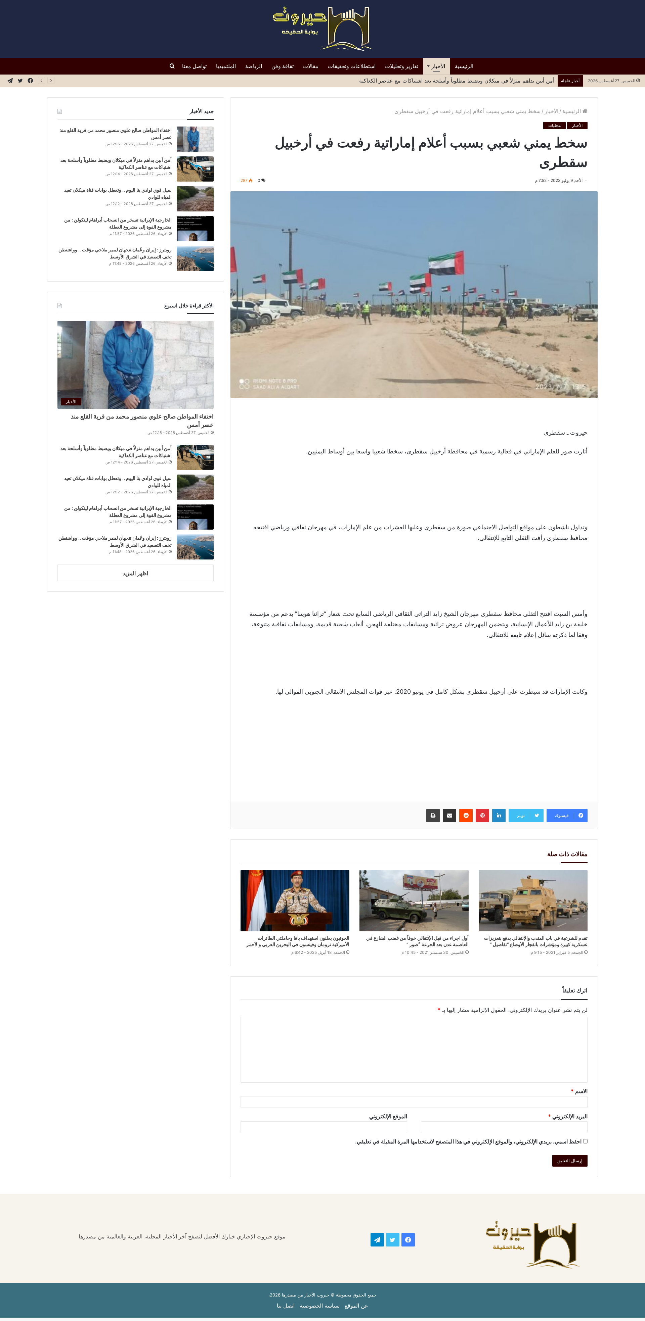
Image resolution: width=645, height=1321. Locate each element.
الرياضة (253, 66)
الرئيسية (464, 66)
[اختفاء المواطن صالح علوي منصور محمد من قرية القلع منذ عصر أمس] (195, 139)
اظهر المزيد (135, 573)
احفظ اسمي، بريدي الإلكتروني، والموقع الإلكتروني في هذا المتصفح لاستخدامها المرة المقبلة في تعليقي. (468, 1141)
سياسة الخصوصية (320, 1305)
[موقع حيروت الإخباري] (322, 28)
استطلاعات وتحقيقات (352, 66)
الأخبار (438, 66)
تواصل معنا (194, 66)
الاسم (579, 1091)
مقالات (310, 66)
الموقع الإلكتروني (388, 1116)
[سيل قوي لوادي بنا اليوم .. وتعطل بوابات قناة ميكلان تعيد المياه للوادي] (195, 198)
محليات (554, 125)
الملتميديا (226, 66)
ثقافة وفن (282, 66)
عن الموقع (356, 1305)
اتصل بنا (286, 1305)
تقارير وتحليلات (401, 66)
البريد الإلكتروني (568, 1116)
